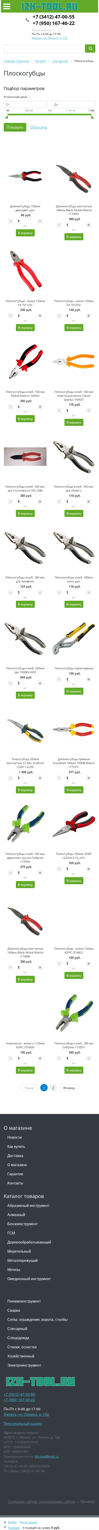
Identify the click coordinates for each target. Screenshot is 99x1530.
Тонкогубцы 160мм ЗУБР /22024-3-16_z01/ (74, 856)
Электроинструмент (24, 1365)
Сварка (13, 1310)
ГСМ (11, 1232)
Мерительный (19, 1251)
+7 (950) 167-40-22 (54, 23)
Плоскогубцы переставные (74, 668)
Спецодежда (18, 1337)
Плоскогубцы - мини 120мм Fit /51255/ (74, 303)
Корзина (14, 1527)
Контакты (15, 1183)
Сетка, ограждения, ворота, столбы (37, 1319)
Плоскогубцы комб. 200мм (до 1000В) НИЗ (25, 670)
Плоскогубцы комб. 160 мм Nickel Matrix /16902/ (25, 394)
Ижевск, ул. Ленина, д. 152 (49, 38)
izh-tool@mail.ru (46, 1456)
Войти (12, 1522)
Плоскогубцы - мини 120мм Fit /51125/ (25, 303)
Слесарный (17, 1328)
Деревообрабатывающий (29, 1242)
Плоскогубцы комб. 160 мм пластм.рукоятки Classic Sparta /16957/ (73, 396)
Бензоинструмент (22, 1223)
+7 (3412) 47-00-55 (54, 17)
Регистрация (28, 1522)
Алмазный (16, 1214)
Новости (14, 1137)
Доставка (15, 1155)
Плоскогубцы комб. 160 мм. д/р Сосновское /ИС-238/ (25, 488)
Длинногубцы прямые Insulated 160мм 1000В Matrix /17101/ (74, 763)
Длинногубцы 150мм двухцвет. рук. (25, 208)
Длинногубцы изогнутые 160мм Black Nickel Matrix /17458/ (25, 952)
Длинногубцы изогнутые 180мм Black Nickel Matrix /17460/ (74, 210)
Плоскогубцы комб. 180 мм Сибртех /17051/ (73, 1045)
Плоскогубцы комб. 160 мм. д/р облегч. (74, 488)
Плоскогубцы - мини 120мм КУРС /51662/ (74, 950)
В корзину (25, 232)
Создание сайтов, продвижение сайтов (41, 1501)
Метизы (13, 1269)
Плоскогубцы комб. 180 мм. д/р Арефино (25, 579)
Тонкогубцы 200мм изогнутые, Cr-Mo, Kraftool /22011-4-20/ (25, 763)
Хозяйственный (20, 1356)
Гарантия (15, 1173)
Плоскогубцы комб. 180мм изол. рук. (74, 579)
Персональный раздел (23, 1423)
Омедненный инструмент (29, 1278)
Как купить (16, 1146)
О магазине (17, 1164)
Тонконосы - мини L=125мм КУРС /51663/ (25, 1045)
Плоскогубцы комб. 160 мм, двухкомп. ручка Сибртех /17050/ (25, 858)
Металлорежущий (22, 1260)
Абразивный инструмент (28, 1205)
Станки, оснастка (22, 1346)
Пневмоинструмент (24, 1301)
